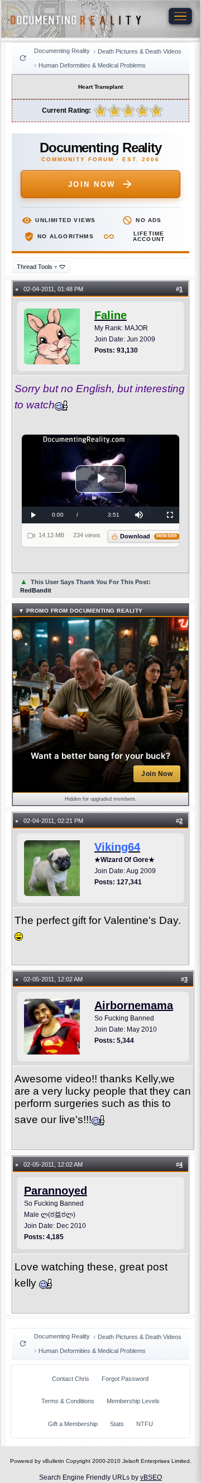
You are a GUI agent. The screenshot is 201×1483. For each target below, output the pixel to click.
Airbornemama (133, 1005)
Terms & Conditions (67, 1401)
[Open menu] (180, 16)
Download (149, 536)
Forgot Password (125, 1378)
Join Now (92, 184)
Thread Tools (37, 266)
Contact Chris (70, 1378)
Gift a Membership (73, 1424)
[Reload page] (23, 58)
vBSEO (151, 1477)
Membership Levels (133, 1401)
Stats (117, 1424)
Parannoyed (55, 1191)
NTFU (144, 1424)
